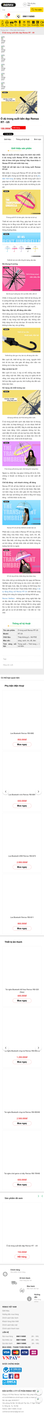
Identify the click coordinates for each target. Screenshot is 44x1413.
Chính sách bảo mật (9, 1325)
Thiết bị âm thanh (13, 941)
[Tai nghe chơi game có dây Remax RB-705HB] (22, 1150)
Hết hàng (22, 1256)
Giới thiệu (7, 139)
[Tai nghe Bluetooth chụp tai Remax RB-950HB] (22, 1088)
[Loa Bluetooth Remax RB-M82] (22, 710)
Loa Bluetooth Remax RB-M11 (22, 917)
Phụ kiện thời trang (17, 30)
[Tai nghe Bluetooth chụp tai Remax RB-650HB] (22, 1027)
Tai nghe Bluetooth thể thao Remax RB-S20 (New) (22, 990)
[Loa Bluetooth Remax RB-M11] (22, 894)
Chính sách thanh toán (10, 1328)
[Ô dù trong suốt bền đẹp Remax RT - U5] (22, 1222)
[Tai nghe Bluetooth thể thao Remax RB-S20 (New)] (22, 966)
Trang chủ (4, 30)
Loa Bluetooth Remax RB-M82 (22, 733)
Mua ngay (22, 744)
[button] (5, 791)
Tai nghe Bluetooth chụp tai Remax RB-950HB (22, 1112)
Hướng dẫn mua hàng (10, 1314)
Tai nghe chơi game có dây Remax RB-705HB (22, 1173)
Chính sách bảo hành (10, 1318)
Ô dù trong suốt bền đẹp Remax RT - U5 (22, 1245)
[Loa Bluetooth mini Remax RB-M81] (22, 771)
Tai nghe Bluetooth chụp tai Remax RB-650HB (22, 1051)
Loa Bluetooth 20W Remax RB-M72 (22, 856)
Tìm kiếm (38, 9)
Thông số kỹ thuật (22, 139)
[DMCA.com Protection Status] (22, 1382)
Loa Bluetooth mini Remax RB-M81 (22, 794)
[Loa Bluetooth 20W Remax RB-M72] (22, 832)
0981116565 (21, 1336)
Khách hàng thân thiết (10, 1321)
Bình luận (37, 139)
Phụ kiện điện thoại (14, 685)
